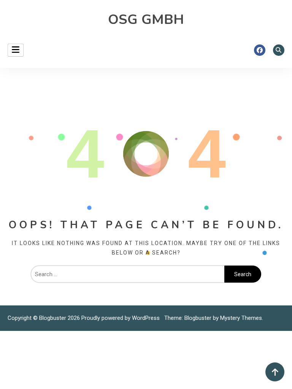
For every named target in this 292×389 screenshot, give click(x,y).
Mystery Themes (241, 318)
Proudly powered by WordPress (121, 318)
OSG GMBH (146, 19)
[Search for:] (127, 274)
